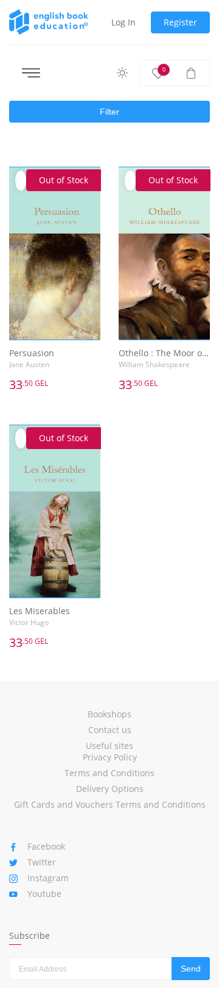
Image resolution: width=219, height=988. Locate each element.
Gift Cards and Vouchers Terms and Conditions (110, 804)
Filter (109, 112)
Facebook (46, 846)
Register (180, 22)
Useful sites (109, 745)
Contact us (109, 730)
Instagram (48, 878)
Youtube (44, 893)
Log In (123, 22)
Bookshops (109, 714)
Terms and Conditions (109, 773)
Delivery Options (110, 788)
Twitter (41, 862)
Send (191, 968)
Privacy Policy (110, 757)
